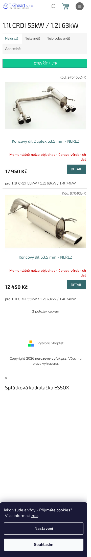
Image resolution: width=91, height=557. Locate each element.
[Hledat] (53, 6)
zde (34, 515)
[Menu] (80, 6)
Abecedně (12, 48)
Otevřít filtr (45, 63)
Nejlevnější (33, 38)
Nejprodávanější (59, 38)
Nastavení (43, 528)
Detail (76, 169)
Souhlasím (43, 544)
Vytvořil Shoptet (50, 343)
